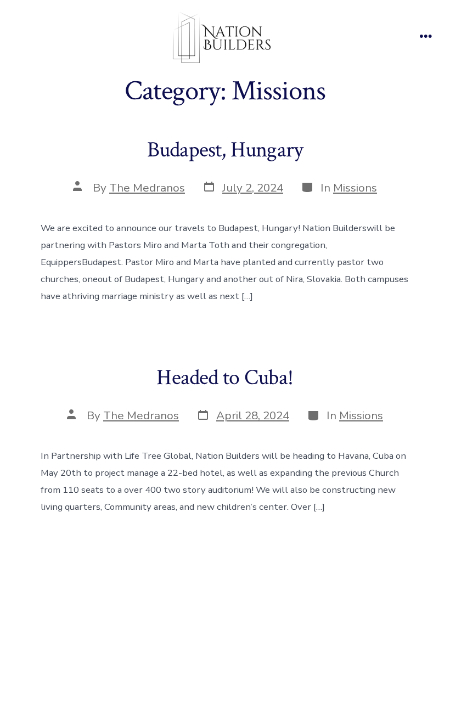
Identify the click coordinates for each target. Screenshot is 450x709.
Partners (247, 634)
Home (143, 634)
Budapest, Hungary (225, 150)
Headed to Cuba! (224, 377)
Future (192, 634)
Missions (355, 187)
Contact (303, 634)
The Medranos (147, 187)
